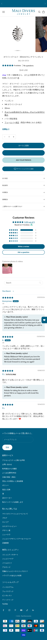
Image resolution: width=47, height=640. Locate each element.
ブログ (4, 518)
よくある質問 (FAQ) (9, 473)
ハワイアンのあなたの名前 (11, 575)
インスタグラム (7, 587)
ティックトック (7, 600)
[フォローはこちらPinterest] (15, 610)
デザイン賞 (6, 530)
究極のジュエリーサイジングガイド (15, 571)
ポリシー (5, 485)
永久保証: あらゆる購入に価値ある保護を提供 (23, 3)
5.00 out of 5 (29, 222)
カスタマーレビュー (9, 526)
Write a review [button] (23, 246)
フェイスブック (7, 591)
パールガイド (7, 563)
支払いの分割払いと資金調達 (12, 481)
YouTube (5, 604)
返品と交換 (6, 489)
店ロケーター (7, 498)
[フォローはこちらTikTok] (27, 610)
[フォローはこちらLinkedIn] (33, 610)
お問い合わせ (7, 464)
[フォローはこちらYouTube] (21, 610)
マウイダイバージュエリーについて (15, 514)
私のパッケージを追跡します (12, 502)
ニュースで (6, 534)
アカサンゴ (6, 567)
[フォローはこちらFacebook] (3, 610)
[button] (8, 65)
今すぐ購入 (23, 153)
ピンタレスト (7, 595)
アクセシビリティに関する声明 (13, 460)
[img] (7, 298)
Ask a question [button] (23, 252)
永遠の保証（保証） (9, 477)
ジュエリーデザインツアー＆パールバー (16, 539)
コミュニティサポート (10, 555)
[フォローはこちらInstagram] (9, 610)
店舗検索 (5, 543)
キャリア (5, 522)
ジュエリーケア (7, 559)
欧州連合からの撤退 (9, 469)
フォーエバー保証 (12, 122)
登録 (7, 447)
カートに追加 (23, 146)
